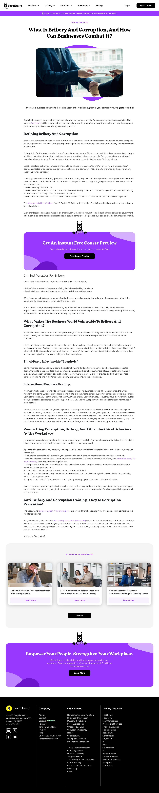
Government (108, 748)
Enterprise (107, 762)
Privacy (42, 730)
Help (41, 733)
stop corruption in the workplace (54, 511)
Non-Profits (107, 765)
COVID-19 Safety (75, 750)
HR (103, 750)
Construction (108, 736)
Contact (42, 718)
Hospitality (107, 718)
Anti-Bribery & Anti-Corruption (81, 759)
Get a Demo (146, 5)
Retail (104, 745)
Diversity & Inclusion (76, 721)
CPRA (70, 771)
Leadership (72, 768)
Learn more (30, 600)
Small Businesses (110, 756)
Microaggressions (75, 724)
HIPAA (70, 733)
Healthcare (107, 715)
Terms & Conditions (48, 727)
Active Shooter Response (78, 748)
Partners (42, 724)
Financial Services (110, 727)
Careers (42, 721)
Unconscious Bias (75, 727)
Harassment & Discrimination (80, 715)
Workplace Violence (76, 739)
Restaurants (107, 733)
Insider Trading (74, 762)
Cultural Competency (77, 730)
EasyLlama (36, 123)
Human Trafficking (75, 753)
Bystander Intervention (77, 718)
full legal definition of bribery (41, 203)
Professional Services (112, 724)
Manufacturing (109, 730)
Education (107, 739)
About (41, 715)
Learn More (79, 673)
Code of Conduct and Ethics (80, 765)
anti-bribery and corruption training (70, 520)
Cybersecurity (73, 736)
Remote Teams (109, 753)
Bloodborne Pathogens (78, 742)
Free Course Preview (79, 256)
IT (103, 742)
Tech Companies (110, 721)
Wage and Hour (74, 756)
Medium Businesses (111, 759)
